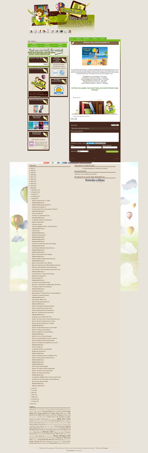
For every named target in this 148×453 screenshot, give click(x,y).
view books (45, 148)
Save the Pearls (86, 80)
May (33, 392)
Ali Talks (34, 44)
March (33, 397)
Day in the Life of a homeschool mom (54, 424)
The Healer (85, 77)
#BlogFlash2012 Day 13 (38, 289)
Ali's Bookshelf (70, 450)
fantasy (52, 443)
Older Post (117, 158)
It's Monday (61, 428)
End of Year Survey (48, 426)
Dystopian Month (66, 424)
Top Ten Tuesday (51, 437)
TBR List (58, 433)
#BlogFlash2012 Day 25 (38, 228)
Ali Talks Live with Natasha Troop (41, 215)
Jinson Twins (85, 83)
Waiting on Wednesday (38, 385)
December (34, 190)
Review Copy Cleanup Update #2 (96, 42)
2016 (32, 179)
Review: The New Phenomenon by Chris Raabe (44, 327)
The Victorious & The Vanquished (37, 437)
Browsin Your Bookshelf (34, 422)
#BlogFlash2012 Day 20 (38, 245)
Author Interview (41, 419)
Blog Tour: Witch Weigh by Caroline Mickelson (44, 267)
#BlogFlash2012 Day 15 (38, 271)
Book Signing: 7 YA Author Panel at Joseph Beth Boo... (46, 293)
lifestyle (66, 443)
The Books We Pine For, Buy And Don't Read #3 (44, 209)
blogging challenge (46, 441)
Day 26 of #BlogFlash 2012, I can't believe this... (45, 226)
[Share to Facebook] (76, 119)
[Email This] (71, 119)
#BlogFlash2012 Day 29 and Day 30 (41, 205)
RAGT (30, 432)
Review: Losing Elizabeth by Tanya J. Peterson (44, 338)
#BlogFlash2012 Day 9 (38, 325)
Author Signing (52, 419)
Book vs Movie (65, 420)
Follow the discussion (117, 125)
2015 (32, 181)
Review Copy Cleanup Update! (40, 366)
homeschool (60, 443)
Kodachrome (87, 82)
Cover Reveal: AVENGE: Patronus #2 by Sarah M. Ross (46, 377)
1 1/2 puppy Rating (41, 409)
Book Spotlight (55, 421)
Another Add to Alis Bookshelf (55, 416)
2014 (32, 183)
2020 (32, 170)
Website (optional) (106, 145)
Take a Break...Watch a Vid (39, 299)
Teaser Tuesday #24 (37, 347)
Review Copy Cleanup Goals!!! (40, 381)
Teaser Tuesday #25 (37, 278)
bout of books (66, 441)
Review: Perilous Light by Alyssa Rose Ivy (43, 357)
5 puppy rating (54, 413)
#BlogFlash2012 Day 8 (38, 334)
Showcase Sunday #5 (37, 291)
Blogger (105, 448)
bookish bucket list (57, 441)
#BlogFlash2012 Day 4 (38, 362)
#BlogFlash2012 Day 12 (38, 297)
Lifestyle (60, 46)
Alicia (36, 142)
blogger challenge (34, 441)
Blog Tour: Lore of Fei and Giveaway (41, 336)
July (33, 388)
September (35, 196)
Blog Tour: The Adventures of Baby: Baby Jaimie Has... (46, 284)
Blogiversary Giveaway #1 (39, 351)
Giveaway (67, 426)
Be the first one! (94, 128)
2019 (32, 172)
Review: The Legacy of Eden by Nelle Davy (43, 368)
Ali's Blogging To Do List (62, 415)
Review (46, 432)
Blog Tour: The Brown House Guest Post (43, 312)
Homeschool (47, 46)
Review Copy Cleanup (84, 116)
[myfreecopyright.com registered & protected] (95, 168)
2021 (32, 168)
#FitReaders (32, 409)
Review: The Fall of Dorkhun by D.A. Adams (43, 321)
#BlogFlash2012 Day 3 (38, 364)
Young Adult (41, 439)
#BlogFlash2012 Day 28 (38, 211)
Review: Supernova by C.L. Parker (41, 200)
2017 (32, 177)
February (34, 399)
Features (47, 44)
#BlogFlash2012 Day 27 (38, 217)
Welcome (34, 439)
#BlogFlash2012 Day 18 (38, 252)
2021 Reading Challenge (38, 139)
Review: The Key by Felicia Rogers (41, 329)
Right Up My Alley (58, 432)
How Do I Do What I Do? (50, 428)
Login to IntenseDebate (91, 143)
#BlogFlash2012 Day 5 (38, 360)
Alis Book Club (41, 416)
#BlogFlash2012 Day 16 (38, 260)
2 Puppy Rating (37, 411)
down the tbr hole (44, 443)
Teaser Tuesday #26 (37, 213)
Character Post (63, 422)
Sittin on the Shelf (40, 433)
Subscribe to (74, 151)
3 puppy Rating (57, 411)
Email (88, 145)
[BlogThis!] (73, 119)
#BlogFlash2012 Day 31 (38, 202)
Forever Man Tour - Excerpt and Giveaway (43, 273)
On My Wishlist (64, 429)
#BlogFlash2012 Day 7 (38, 344)
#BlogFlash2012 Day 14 (38, 280)
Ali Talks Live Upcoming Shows (40, 295)
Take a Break (38, 436)
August (34, 198)
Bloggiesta (31, 420)
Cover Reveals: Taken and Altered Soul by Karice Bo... (46, 269)
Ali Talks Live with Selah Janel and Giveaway (44, 243)
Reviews (60, 44)
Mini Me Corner (41, 429)
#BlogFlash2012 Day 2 (38, 375)
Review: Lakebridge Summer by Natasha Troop (44, 355)
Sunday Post (49, 433)
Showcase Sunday (37, 224)
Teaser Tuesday (59, 436)
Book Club (47, 420)
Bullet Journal (45, 422)
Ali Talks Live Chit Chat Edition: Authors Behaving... (46, 379)
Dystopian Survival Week (36, 426)
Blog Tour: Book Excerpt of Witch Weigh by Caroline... (46, 265)
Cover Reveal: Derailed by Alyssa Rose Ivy (43, 248)
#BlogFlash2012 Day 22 (38, 239)
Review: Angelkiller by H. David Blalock (42, 332)
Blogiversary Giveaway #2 (39, 276)
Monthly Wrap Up (53, 429)
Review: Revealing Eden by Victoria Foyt (43, 310)
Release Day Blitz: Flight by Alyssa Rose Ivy (43, 258)
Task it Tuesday (48, 436)
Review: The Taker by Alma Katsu (41, 372)
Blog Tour (61, 419)
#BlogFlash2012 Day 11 (38, 304)
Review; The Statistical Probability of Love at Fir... (45, 342)
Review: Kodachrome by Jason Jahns (42, 308)
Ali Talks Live (48, 415)
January (34, 401)
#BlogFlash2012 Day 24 (38, 233)
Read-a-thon (37, 432)
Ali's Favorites (34, 46)
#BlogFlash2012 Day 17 (38, 256)
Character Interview (54, 422)
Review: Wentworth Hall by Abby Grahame (43, 340)
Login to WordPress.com (100, 143)
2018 (32, 175)
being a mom (66, 439)
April (33, 394)
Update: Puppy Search (38, 222)
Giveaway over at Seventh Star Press (42, 317)
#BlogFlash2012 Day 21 (38, 241)
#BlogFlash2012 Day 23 (38, 237)
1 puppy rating (49, 409)
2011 (32, 403)
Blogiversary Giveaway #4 (39, 207)
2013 (32, 185)
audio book (58, 439)
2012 (32, 188)
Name (72, 145)
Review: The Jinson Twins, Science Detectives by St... (46, 319)
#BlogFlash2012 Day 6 (38, 353)
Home (95, 158)
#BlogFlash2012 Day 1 (38, 383)
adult (49, 439)
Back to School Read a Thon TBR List (42, 263)
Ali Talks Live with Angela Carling (41, 282)
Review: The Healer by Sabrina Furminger (43, 306)
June (33, 390)
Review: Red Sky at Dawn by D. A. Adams (43, 323)
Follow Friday (35, 230)
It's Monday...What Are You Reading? (42, 220)
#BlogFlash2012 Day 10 (38, 314)
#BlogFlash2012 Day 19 (38, 250)
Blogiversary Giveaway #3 (39, 235)
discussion (34, 443)
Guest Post (36, 428)
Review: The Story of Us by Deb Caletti (42, 370)
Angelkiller (86, 76)
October (34, 194)
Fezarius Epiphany (86, 79)
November (35, 192)
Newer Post (73, 158)
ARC (65, 413)
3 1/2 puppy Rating (47, 411)
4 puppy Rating (42, 413)
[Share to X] (74, 119)
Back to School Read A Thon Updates (42, 254)
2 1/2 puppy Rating (59, 409)
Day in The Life (39, 424)
